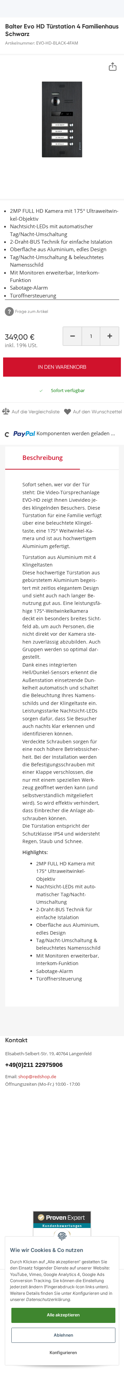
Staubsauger (78, 1180)
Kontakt (72, 1110)
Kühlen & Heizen (25, 1192)
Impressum (18, 1160)
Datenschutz (78, 1148)
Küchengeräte (23, 1180)
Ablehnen (63, 1335)
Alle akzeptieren (63, 1314)
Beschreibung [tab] (42, 457)
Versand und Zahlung (31, 1136)
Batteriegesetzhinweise (89, 1164)
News (12, 1098)
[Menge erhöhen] (109, 336)
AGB (11, 1148)
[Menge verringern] (72, 336)
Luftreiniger (76, 1191)
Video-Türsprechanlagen (36, 1204)
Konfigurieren (63, 1352)
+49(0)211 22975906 (34, 1064)
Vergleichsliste (79, 1098)
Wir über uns (20, 1110)
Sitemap (15, 1122)
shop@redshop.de (37, 1076)
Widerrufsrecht (80, 1136)
